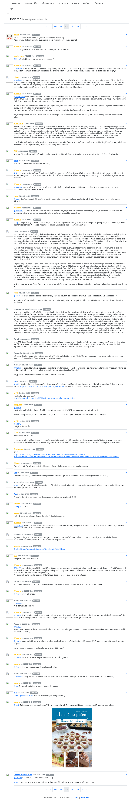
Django (17, 77)
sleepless (18, 404)
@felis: (17, 549)
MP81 (16, 393)
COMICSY (15, 3)
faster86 (17, 534)
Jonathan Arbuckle (22, 309)
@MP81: (17, 384)
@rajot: (17, 199)
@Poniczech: (19, 96)
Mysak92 (18, 482)
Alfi (15, 151)
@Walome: (18, 80)
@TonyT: (17, 296)
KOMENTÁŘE (31, 3)
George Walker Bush (23, 774)
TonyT (16, 339)
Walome (17, 46)
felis (15, 555)
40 (55, 26)
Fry (15, 692)
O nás (75, 797)
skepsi (16, 513)
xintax (16, 34)
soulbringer (19, 56)
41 (61, 26)
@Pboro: (17, 594)
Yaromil (17, 654)
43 (72, 26)
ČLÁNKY (99, 3)
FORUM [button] (62, 3)
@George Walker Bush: (24, 695)
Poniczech (18, 123)
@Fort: (16, 705)
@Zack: (17, 49)
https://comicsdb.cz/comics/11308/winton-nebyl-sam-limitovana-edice (44, 398)
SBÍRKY (87, 3)
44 (78, 26)
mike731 (17, 365)
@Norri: (17, 173)
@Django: (18, 68)
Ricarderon (19, 449)
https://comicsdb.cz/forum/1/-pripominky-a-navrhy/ (42, 386)
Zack (16, 160)
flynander (18, 353)
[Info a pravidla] (124, 19)
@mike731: (18, 210)
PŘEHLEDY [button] (47, 3)
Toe (15, 381)
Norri (16, 196)
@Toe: (16, 485)
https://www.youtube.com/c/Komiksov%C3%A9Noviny (43, 549)
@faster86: (18, 525)
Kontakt (85, 797)
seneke (17, 503)
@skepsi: (17, 506)
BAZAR (75, 3)
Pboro (16, 600)
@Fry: (16, 686)
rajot (16, 231)
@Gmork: (18, 777)
